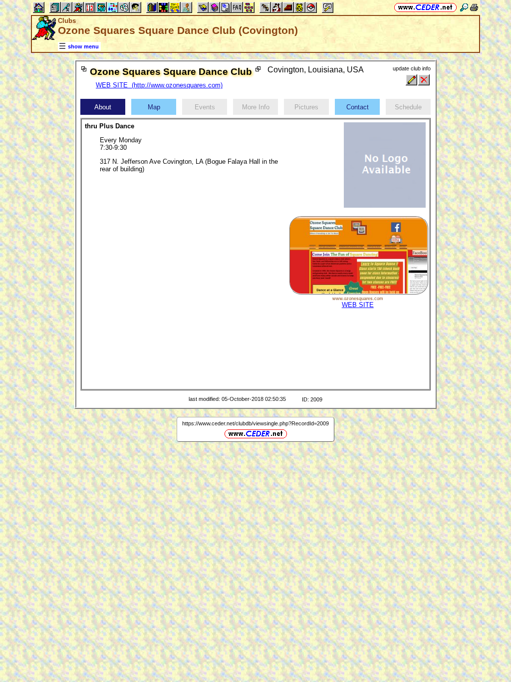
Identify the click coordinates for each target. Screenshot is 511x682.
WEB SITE (358, 305)
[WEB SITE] (358, 292)
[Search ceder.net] (464, 7)
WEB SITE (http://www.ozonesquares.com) (159, 85)
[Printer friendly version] (474, 7)
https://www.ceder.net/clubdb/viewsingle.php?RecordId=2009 (255, 423)
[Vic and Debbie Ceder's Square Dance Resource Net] (425, 7)
